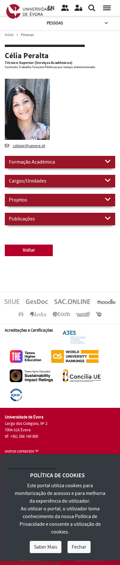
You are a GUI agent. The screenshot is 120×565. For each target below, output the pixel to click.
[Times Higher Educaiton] (26, 356)
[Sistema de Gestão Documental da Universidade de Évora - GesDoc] (37, 301)
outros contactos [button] (20, 451)
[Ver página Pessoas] (65, 8)
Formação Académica (32, 162)
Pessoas (55, 23)
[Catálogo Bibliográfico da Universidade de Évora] (38, 314)
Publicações (22, 219)
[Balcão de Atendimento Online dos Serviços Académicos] (72, 301)
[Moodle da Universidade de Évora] (106, 301)
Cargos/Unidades (27, 181)
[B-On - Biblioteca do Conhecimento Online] (98, 314)
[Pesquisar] (92, 8)
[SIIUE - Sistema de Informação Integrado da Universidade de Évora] (12, 301)
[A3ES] (74, 337)
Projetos (18, 200)
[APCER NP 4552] (16, 395)
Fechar (79, 547)
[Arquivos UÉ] (61, 314)
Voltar (29, 250)
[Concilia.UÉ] (82, 375)
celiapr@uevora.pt (28, 146)
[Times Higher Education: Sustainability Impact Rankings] (31, 375)
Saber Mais (45, 547)
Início (9, 34)
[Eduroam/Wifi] (83, 314)
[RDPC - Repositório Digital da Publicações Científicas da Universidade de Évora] (21, 314)
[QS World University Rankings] (75, 356)
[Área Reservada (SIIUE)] (78, 8)
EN (50, 8)
